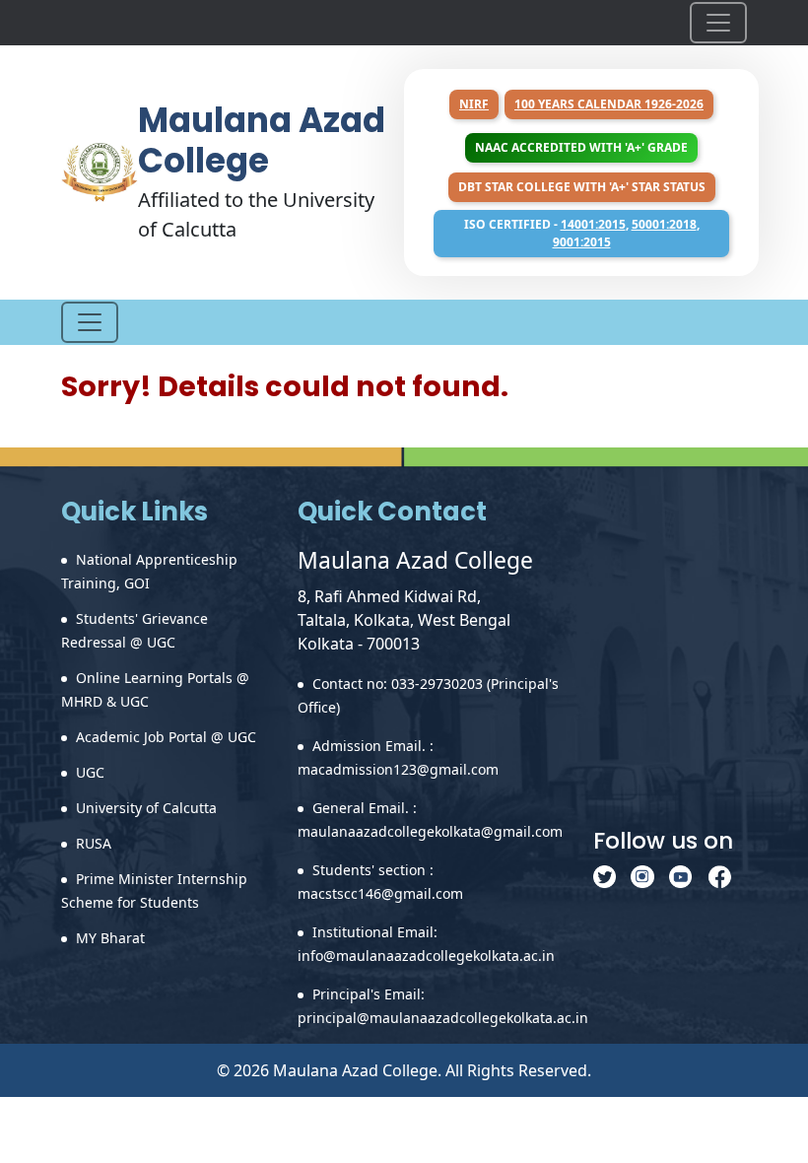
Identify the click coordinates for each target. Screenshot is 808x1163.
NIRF (474, 104)
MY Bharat (110, 937)
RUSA (93, 843)
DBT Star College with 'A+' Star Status (582, 186)
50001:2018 (664, 224)
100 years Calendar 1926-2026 (609, 104)
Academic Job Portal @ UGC (166, 736)
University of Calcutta (146, 807)
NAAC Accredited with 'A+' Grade (581, 147)
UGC (90, 772)
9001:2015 (582, 242)
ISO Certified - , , (582, 233)
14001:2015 (593, 224)
